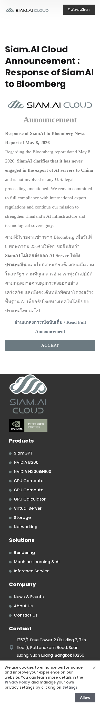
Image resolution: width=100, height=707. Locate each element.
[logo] (27, 10)
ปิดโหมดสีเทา (79, 9)
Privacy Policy (17, 682)
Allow (85, 697)
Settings (70, 687)
